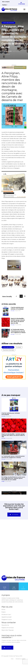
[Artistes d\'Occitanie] (10, 9)
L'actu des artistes (8, 22)
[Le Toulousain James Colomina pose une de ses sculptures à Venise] (6, 333)
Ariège (3, 481)
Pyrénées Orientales (8, 350)
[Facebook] (21, 296)
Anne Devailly (8, 51)
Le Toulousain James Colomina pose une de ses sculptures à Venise (18, 331)
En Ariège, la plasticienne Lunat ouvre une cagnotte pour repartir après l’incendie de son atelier (13, 478)
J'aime (4, 583)
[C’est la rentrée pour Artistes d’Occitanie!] (6, 311)
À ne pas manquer (11, 395)
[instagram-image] (8, 530)
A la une (12, 310)
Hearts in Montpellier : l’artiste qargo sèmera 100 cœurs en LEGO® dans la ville (18, 321)
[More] (24, 296)
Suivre (14, 583)
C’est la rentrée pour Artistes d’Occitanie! (17, 308)
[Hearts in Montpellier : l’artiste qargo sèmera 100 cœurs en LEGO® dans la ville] (6, 322)
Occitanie (18, 347)
